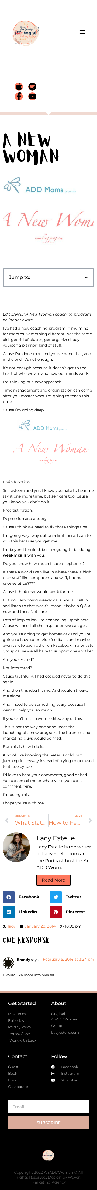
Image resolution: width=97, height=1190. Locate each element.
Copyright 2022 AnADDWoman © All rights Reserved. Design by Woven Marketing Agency (48, 1177)
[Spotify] (32, 87)
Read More (53, 880)
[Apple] (19, 87)
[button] (82, 32)
